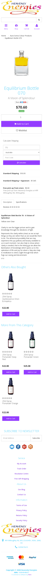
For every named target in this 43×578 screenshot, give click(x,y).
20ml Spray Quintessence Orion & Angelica (10, 298)
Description (7, 202)
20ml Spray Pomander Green (31, 355)
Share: (18, 102)
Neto (29, 574)
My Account (21, 463)
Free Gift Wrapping (21, 479)
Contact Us (21, 494)
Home (3, 36)
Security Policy (21, 520)
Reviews (6, 207)
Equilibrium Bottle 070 (13, 38)
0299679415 (23, 547)
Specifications (21, 202)
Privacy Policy (21, 510)
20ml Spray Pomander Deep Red (9, 357)
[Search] (39, 20)
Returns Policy (21, 515)
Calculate (22, 162)
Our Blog (21, 489)
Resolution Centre (21, 474)
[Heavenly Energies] (21, 8)
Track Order (21, 468)
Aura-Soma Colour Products (21, 36)
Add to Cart (22, 123)
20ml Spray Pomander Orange (10, 402)
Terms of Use (21, 505)
